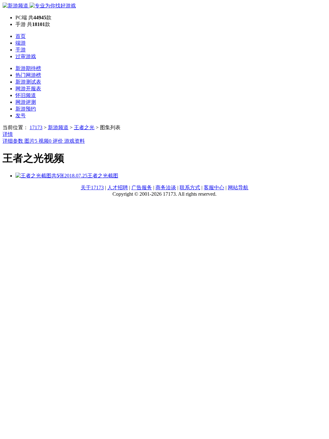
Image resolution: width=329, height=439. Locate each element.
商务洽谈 (166, 187)
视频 (45, 141)
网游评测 (25, 102)
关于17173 (92, 187)
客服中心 (214, 187)
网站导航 (238, 187)
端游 (20, 43)
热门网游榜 (28, 75)
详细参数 (13, 141)
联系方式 (190, 187)
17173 (36, 127)
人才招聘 (117, 187)
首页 (20, 36)
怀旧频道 (25, 95)
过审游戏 (25, 56)
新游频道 (58, 127)
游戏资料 (74, 141)
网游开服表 (28, 88)
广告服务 (141, 187)
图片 (30, 141)
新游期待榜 (28, 68)
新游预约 (25, 109)
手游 (20, 49)
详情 (8, 134)
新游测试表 (28, 82)
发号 (20, 115)
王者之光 (84, 127)
